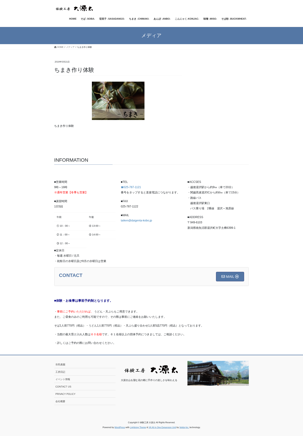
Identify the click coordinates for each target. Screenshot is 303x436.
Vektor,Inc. (184, 427)
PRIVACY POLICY (65, 394)
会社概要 (60, 401)
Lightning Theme (138, 427)
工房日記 (60, 371)
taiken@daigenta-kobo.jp (136, 220)
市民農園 (60, 364)
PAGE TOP (293, 420)
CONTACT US (63, 386)
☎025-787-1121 (131, 187)
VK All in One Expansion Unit (162, 427)
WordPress (120, 427)
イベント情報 (62, 379)
